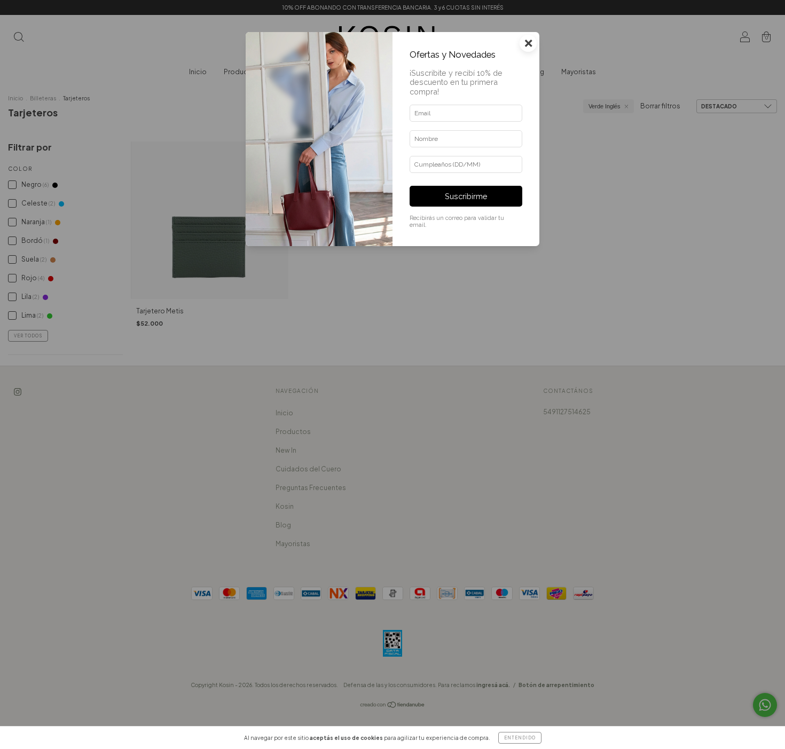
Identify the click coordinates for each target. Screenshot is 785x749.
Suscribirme (466, 196)
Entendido (520, 737)
